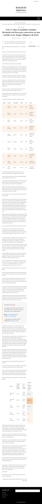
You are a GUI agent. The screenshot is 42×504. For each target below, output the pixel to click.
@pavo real (8, 314)
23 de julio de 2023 (14, 320)
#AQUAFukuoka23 (14, 314)
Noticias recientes (21, 27)
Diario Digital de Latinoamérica (21, 12)
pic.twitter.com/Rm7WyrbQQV (10, 316)
